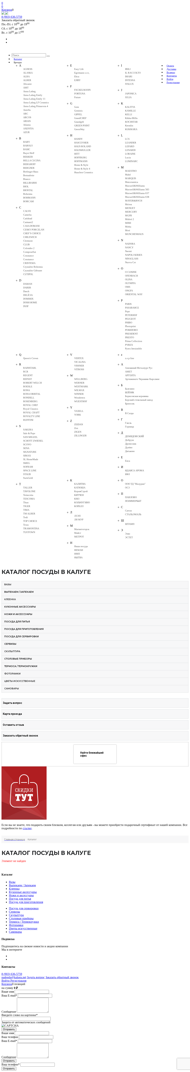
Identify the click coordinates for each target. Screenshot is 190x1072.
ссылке (27, 828)
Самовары (15, 931)
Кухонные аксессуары (23, 892)
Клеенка (14, 888)
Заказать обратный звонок (62, 977)
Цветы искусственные (23, 928)
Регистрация (18, 980)
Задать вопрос (36, 977)
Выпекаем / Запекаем (22, 885)
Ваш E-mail (9, 995)
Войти (5, 980)
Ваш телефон (9, 1037)
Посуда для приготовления (26, 902)
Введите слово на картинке (19, 1015)
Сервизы (14, 911)
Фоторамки (16, 925)
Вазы (12, 882)
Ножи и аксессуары (21, 895)
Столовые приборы (21, 918)
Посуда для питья (20, 898)
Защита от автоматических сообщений (25, 1022)
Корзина (6, 9)
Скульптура (16, 915)
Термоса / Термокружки (24, 921)
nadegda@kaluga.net (13, 977)
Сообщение (8, 1011)
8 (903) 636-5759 (11, 16)
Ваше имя (7, 991)
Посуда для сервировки (24, 908)
